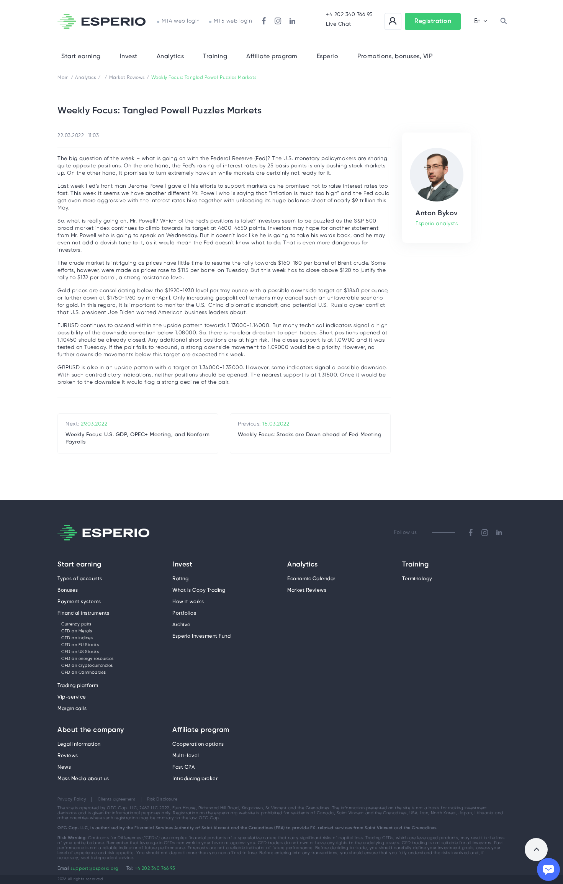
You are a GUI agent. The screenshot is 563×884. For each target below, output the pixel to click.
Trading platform (77, 685)
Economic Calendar (311, 578)
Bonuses (67, 590)
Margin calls (72, 708)
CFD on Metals (76, 631)
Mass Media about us (83, 778)
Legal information (79, 744)
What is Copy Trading (198, 590)
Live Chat (338, 24)
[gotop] (536, 849)
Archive (181, 624)
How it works (188, 601)
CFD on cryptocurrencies (87, 665)
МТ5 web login (233, 21)
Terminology (417, 578)
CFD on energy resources (87, 658)
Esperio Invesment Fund (201, 636)
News (64, 767)
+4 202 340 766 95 (349, 15)
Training (215, 56)
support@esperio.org (94, 868)
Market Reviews (306, 590)
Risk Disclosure (162, 799)
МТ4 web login (181, 21)
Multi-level (185, 755)
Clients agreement (117, 799)
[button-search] (503, 21)
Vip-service (71, 697)
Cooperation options (198, 744)
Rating (180, 578)
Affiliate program (200, 730)
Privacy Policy (71, 799)
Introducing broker (195, 778)
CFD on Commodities (83, 672)
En (477, 21)
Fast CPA (183, 767)
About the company (90, 730)
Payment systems (79, 601)
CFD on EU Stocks (80, 645)
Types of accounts (79, 578)
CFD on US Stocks (80, 652)
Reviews (67, 755)
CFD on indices (77, 638)
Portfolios (184, 613)
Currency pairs (76, 624)
